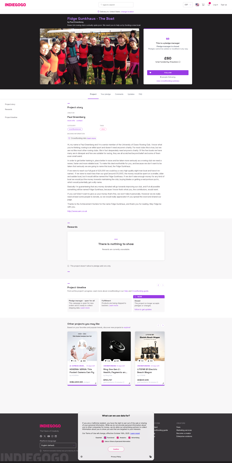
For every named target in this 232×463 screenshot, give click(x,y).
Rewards (8, 109)
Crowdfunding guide (140, 291)
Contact (154, 427)
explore (127, 327)
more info (71, 121)
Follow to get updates (143, 309)
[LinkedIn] (56, 436)
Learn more (85, 308)
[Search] (101, 4)
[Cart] (203, 4)
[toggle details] (97, 384)
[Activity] (209, 4)
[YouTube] (48, 436)
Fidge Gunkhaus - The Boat (90, 18)
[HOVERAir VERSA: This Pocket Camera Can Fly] (82, 346)
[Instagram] (52, 436)
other (103, 129)
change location (127, 12)
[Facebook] (41, 436)
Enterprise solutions (184, 436)
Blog (153, 433)
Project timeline (11, 117)
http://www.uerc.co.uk (77, 211)
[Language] (197, 4)
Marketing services (184, 430)
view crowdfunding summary (167, 81)
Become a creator (184, 433)
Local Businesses (75, 129)
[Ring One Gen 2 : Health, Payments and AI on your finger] (116, 346)
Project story (10, 104)
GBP (186, 5)
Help (126, 291)
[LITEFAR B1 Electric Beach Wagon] (150, 346)
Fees (178, 427)
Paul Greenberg (76, 22)
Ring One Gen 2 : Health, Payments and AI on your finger (115, 372)
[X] (45, 436)
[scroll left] (158, 285)
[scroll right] (163, 325)
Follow (167, 73)
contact (79, 121)
